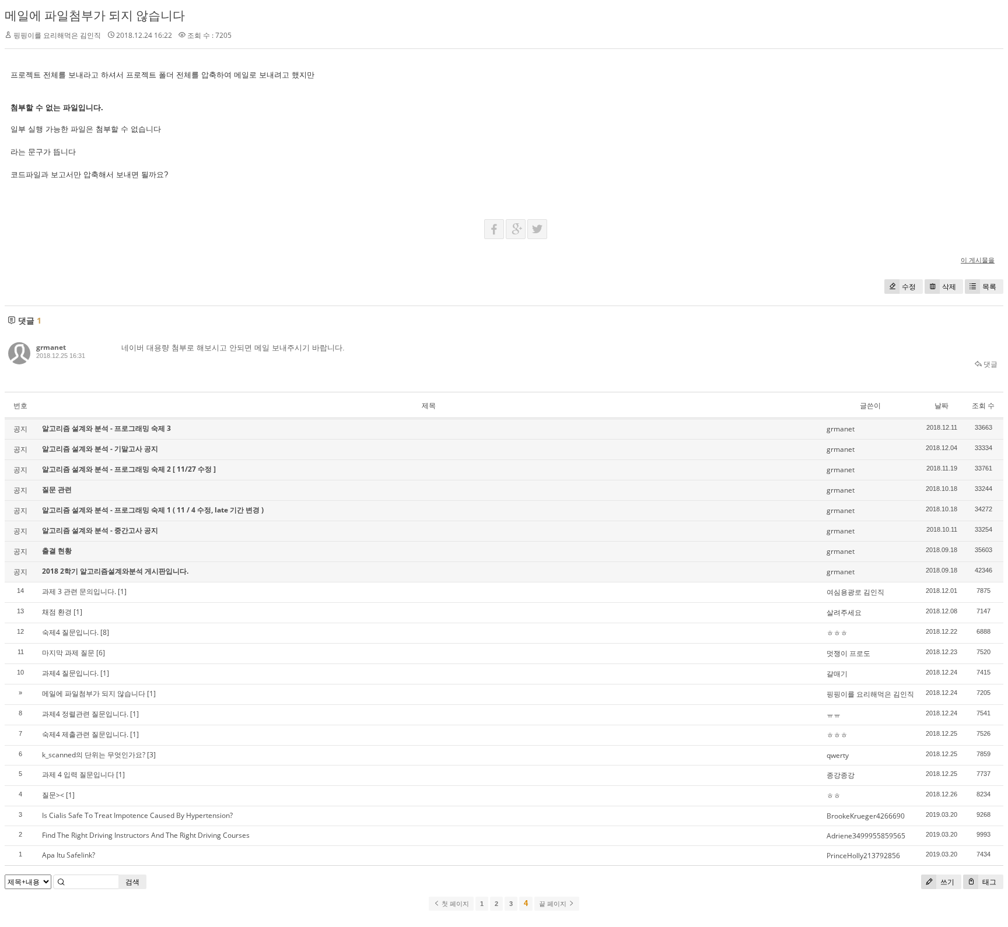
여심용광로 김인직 (855, 592)
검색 (132, 882)
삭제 (949, 287)
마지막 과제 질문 (68, 653)
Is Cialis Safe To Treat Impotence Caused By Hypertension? (137, 815)
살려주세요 (844, 612)
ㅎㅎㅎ (837, 633)
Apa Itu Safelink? (68, 855)
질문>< (53, 795)
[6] (100, 653)
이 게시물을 (978, 259)
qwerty (838, 755)
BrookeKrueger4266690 (866, 816)
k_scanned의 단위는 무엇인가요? (93, 755)
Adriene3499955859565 (866, 836)
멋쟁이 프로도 (848, 653)
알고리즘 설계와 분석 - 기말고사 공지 (100, 449)
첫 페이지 (454, 903)
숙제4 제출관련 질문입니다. (85, 734)
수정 (909, 287)
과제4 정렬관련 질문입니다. (85, 714)
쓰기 (946, 882)
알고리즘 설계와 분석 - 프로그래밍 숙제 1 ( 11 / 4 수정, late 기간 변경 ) (153, 510)
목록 (989, 287)
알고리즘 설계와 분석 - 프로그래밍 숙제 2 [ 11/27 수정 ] (129, 469)
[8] (104, 632)
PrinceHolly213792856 (863, 856)
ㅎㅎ (834, 795)
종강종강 (841, 775)
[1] (122, 591)
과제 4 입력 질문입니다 (78, 774)
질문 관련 (57, 489)
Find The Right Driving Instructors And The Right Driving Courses (146, 835)
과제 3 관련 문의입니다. (79, 591)
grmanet (51, 347)
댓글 (990, 364)
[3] (151, 755)
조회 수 (983, 405)
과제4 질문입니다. (70, 673)
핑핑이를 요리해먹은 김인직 (870, 694)
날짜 (942, 405)
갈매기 (837, 674)
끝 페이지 (553, 903)
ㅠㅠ (834, 714)
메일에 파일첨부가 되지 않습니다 (95, 15)
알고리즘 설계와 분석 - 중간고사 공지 (100, 530)
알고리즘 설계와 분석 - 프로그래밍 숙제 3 (106, 428)
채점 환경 (57, 612)
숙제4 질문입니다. (70, 632)
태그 (988, 882)
